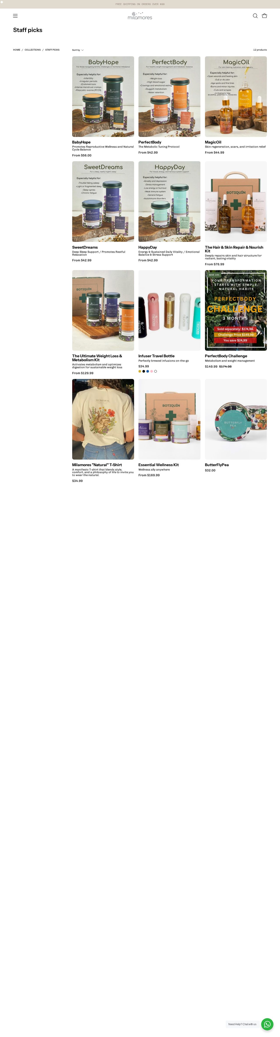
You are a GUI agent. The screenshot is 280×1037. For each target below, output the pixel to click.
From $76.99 (214, 264)
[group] (140, 4)
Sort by (76, 49)
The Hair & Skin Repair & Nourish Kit (234, 249)
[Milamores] (140, 15)
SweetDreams (85, 247)
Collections (33, 49)
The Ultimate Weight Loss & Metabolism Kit (97, 358)
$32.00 (210, 470)
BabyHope (81, 142)
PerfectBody (149, 142)
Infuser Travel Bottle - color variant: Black (143, 371)
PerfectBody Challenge (226, 356)
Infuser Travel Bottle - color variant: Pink (151, 371)
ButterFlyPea (217, 465)
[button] (255, 15)
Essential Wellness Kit (158, 465)
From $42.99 (148, 152)
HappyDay (147, 247)
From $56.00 (81, 155)
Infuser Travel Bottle (156, 356)
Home (16, 49)
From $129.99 (82, 373)
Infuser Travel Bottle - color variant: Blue (147, 371)
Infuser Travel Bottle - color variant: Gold (139, 371)
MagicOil (213, 142)
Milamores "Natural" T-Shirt (97, 465)
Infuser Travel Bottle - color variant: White (155, 371)
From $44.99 (214, 152)
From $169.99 (149, 475)
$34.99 (143, 366)
